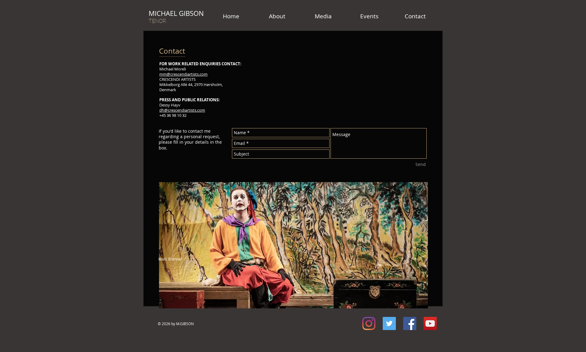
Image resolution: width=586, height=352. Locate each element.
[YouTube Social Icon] (430, 323)
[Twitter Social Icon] (389, 323)
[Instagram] (368, 323)
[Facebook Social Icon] (409, 323)
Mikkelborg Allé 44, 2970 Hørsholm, (191, 84)
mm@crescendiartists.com (183, 74)
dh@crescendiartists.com (182, 110)
